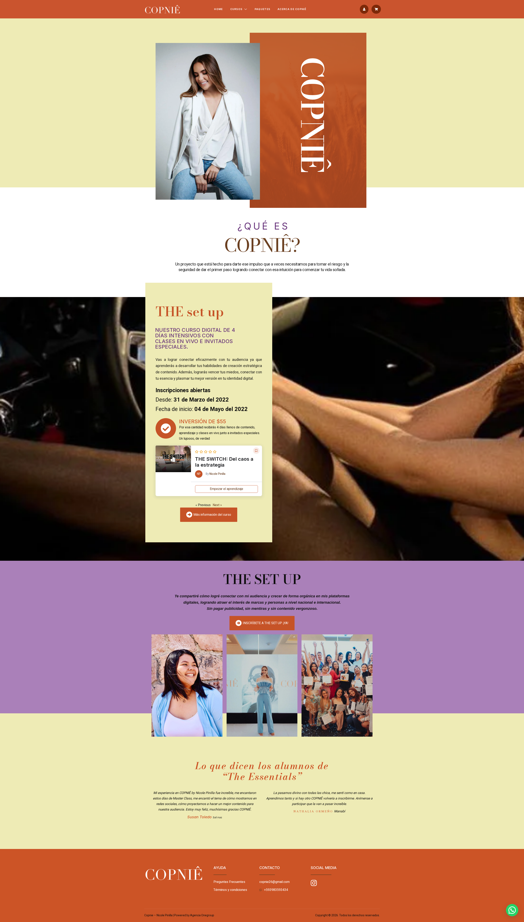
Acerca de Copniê (292, 9)
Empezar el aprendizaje (226, 488)
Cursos (236, 9)
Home (218, 9)
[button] (364, 9)
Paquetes (262, 9)
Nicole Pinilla (217, 474)
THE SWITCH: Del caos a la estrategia (224, 462)
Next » (217, 505)
